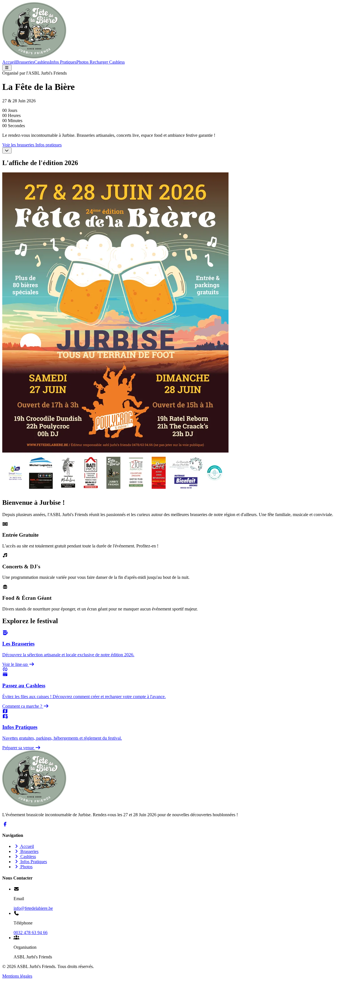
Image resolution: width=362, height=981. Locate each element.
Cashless (42, 62)
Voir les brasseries (18, 144)
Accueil (9, 62)
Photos (82, 62)
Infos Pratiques (63, 62)
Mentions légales (17, 976)
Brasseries (25, 62)
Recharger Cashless (107, 62)
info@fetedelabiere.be (33, 908)
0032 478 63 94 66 (31, 932)
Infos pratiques (48, 144)
